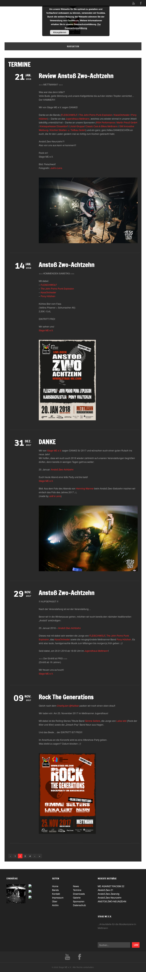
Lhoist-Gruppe (76, 126)
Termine (77, 890)
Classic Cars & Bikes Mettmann (101, 126)
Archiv (55, 905)
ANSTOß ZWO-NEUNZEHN (112, 901)
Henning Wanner (85, 488)
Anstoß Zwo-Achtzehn (66, 264)
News (76, 886)
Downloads (79, 893)
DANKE (47, 441)
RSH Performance (105, 122)
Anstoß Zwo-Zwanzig (108, 893)
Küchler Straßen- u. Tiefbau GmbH (68, 130)
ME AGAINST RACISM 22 (111, 886)
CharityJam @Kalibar (68, 705)
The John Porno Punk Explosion (95, 114)
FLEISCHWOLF (69, 114)
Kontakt (56, 893)
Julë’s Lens (56, 168)
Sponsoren (78, 901)
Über (54, 901)
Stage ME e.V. (46, 330)
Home (76, 46)
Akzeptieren (59, 32)
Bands (55, 890)
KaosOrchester (121, 114)
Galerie (77, 897)
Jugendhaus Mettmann (78, 118)
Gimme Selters (92, 720)
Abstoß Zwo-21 (105, 890)
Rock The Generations (66, 697)
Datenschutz (79, 905)
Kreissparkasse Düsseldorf (54, 126)
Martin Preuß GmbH (127, 122)
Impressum (57, 897)
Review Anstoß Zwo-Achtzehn (76, 75)
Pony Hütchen (48, 296)
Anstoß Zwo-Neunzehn (109, 897)
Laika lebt (121, 720)
